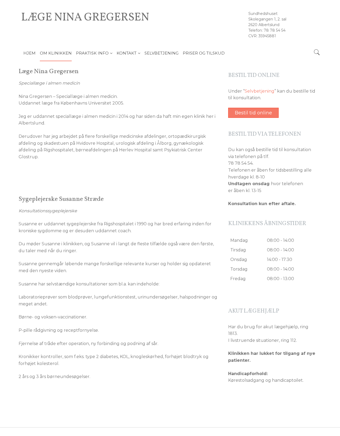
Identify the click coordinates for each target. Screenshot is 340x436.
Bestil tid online (253, 113)
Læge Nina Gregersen (85, 18)
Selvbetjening (259, 91)
